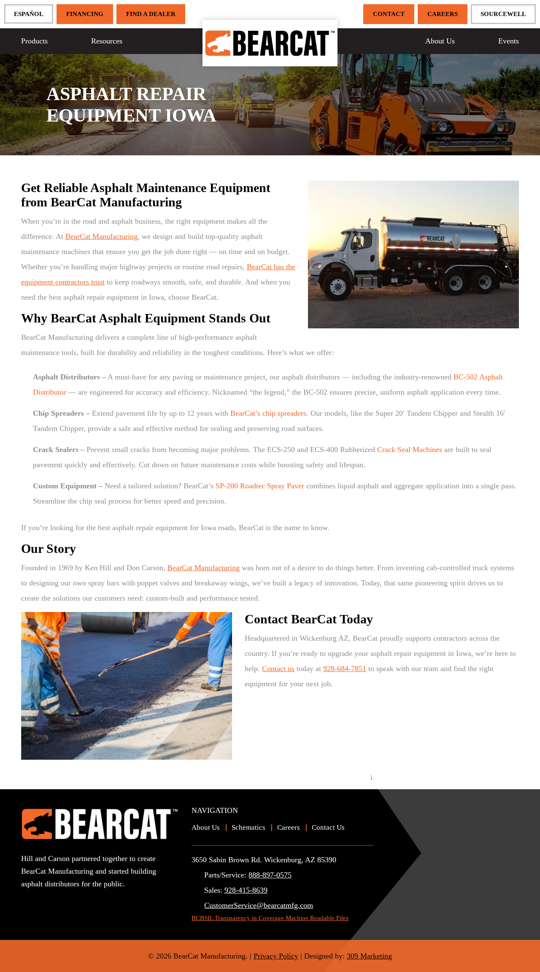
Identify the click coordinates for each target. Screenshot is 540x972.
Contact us (278, 668)
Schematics (248, 827)
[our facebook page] (42, 898)
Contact (389, 14)
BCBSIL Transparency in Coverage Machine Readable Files (270, 918)
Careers (442, 14)
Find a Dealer (151, 14)
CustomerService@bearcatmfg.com (258, 905)
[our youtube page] (27, 898)
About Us (440, 41)
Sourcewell (503, 14)
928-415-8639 (245, 890)
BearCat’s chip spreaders (268, 413)
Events (508, 41)
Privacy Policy (276, 956)
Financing (84, 14)
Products (34, 41)
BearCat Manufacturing (101, 236)
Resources (106, 41)
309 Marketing (369, 956)
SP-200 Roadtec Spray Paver (260, 486)
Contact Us (328, 827)
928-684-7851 (344, 668)
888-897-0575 (270, 875)
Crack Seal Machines (409, 449)
